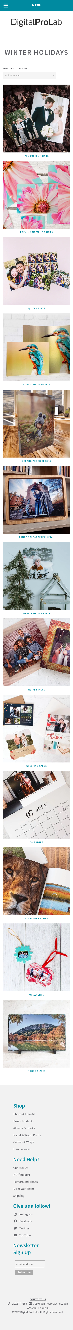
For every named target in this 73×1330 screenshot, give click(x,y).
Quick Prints (36, 308)
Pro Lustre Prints (36, 155)
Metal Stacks (36, 689)
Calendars (36, 842)
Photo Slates (36, 1071)
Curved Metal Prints (36, 384)
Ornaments (36, 994)
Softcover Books (36, 918)
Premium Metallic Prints (36, 232)
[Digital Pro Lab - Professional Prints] (36, 21)
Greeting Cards (36, 765)
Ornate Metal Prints (36, 613)
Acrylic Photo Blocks (36, 461)
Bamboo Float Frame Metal (36, 537)
